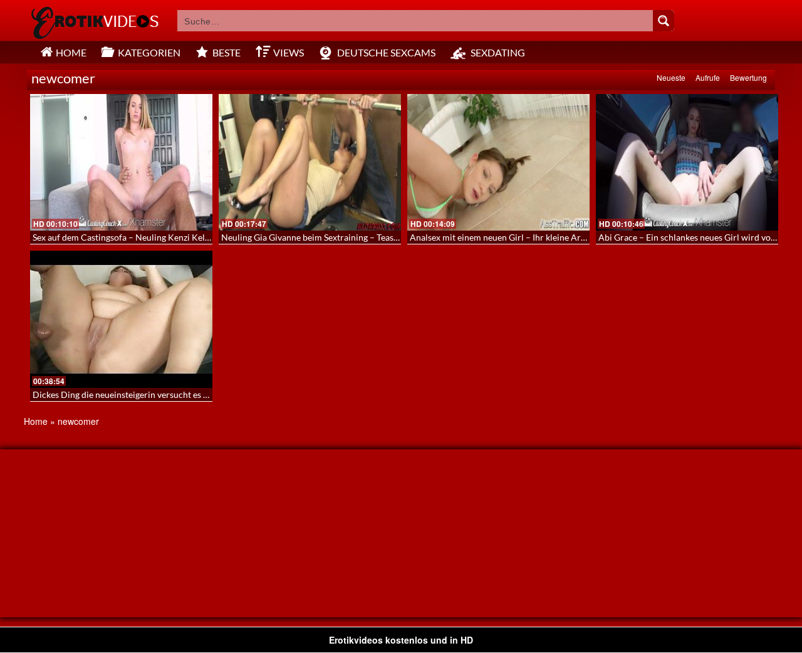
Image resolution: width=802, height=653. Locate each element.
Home (36, 421)
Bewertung (748, 77)
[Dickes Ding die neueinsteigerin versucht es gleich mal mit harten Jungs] (121, 319)
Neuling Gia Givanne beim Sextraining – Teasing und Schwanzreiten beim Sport (373, 237)
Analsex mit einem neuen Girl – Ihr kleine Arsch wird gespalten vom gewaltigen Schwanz (580, 237)
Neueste (671, 77)
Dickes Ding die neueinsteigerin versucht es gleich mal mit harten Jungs (171, 394)
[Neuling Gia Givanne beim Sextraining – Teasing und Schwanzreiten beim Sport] (310, 162)
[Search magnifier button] (663, 20)
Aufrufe (707, 77)
